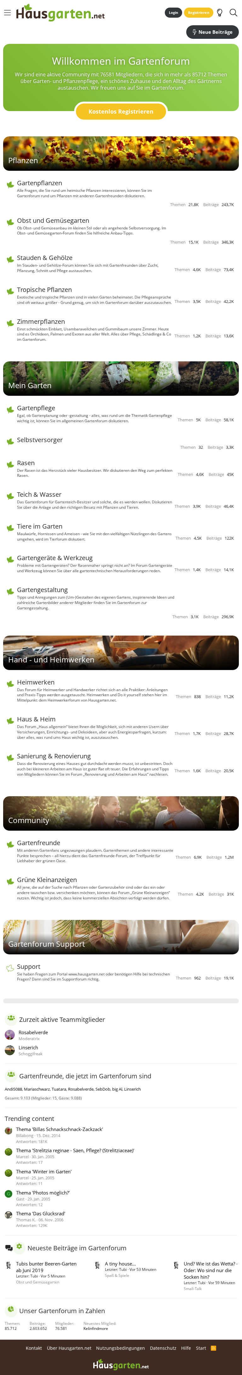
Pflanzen (23, 160)
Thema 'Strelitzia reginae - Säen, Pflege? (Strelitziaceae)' (75, 1150)
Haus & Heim (36, 719)
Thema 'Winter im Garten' (44, 1171)
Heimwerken (36, 682)
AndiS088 (13, 1089)
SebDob (102, 1089)
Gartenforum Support (46, 944)
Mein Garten (30, 385)
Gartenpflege (36, 408)
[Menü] (7, 12)
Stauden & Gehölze (44, 257)
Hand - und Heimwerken (51, 659)
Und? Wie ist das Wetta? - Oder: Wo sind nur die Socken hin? (211, 1270)
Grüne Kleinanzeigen (47, 879)
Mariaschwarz (37, 1089)
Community (28, 820)
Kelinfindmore (96, 1328)
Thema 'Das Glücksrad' (40, 1213)
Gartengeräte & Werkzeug (55, 558)
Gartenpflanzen (39, 183)
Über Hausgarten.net (69, 1348)
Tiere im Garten (39, 526)
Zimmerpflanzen (41, 321)
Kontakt (34, 1348)
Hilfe (186, 1348)
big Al (117, 1089)
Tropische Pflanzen (44, 289)
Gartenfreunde (38, 843)
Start (201, 1348)
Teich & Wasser (39, 494)
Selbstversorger (40, 440)
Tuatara (59, 1089)
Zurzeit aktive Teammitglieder (62, 1019)
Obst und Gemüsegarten (53, 220)
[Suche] (233, 12)
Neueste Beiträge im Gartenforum (77, 1248)
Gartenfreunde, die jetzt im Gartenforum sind (85, 1076)
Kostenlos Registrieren (121, 111)
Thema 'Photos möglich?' (43, 1192)
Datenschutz (163, 1348)
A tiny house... (120, 1263)
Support (28, 966)
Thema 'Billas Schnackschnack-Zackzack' (59, 1129)
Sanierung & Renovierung (54, 756)
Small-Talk (193, 1288)
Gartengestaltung (42, 589)
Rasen (26, 463)
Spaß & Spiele (117, 1275)
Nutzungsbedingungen (120, 1348)
